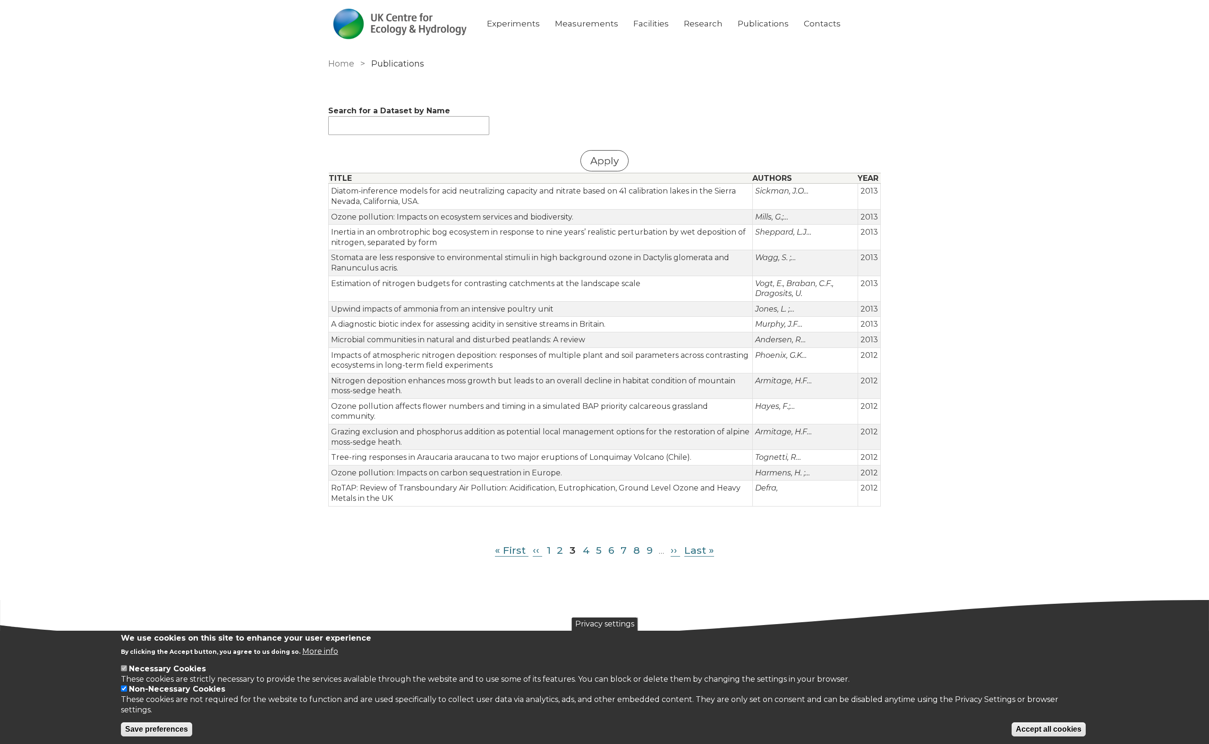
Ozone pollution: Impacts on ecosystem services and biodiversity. (452, 216)
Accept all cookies (1048, 729)
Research (703, 23)
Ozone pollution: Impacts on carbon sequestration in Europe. (446, 472)
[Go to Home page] (400, 24)
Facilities (651, 23)
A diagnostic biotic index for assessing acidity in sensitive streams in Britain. (468, 324)
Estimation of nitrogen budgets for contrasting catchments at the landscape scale (485, 283)
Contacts (822, 23)
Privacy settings (604, 623)
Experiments (513, 23)
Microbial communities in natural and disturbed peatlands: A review (458, 339)
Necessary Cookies (167, 668)
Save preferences (156, 729)
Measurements (586, 23)
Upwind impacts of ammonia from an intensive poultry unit (442, 308)
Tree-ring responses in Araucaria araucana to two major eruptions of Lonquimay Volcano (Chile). (511, 457)
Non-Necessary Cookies (177, 689)
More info (320, 650)
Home (341, 64)
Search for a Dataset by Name (389, 110)
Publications (763, 23)
